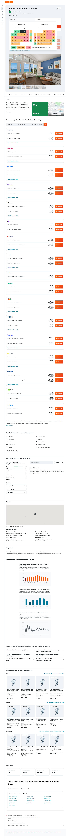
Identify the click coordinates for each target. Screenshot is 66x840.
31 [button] (50, 43)
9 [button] (18, 34)
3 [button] (21, 31)
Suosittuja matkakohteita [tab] (13, 788)
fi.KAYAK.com (8, 831)
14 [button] (12, 37)
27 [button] (30, 40)
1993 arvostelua (21, 12)
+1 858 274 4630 (13, 15)
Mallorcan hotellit (47, 796)
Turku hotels (29, 803)
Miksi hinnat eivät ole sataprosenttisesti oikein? (18, 825)
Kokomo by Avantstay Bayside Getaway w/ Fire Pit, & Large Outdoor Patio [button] (13, 748)
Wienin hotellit (47, 798)
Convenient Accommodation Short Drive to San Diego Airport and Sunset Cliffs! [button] (42, 690)
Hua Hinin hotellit (47, 800)
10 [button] (21, 34)
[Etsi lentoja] (2, 6)
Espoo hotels (11, 803)
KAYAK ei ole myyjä (12, 820)
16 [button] (18, 37)
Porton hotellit (12, 802)
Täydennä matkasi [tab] (25, 788)
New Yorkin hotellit (30, 800)
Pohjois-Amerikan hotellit (21, 831)
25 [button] (24, 40)
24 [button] (21, 40)
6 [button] (38, 34)
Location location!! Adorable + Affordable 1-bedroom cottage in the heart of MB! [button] (13, 720)
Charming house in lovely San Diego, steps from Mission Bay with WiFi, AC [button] (27, 748)
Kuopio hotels (12, 805)
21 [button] (12, 40)
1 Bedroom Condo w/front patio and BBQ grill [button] (56, 720)
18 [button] (24, 37)
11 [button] (24, 34)
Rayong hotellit (30, 796)
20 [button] (31, 37)
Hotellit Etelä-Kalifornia (48, 831)
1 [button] (15, 31)
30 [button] (18, 43)
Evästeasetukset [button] (9, 425)
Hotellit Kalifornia (39, 831)
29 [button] (15, 43)
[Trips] (2, 24)
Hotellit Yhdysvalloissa (31, 831)
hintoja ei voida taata (36, 816)
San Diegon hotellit (57, 831)
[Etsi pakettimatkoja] (2, 14)
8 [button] (15, 34)
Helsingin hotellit (12, 798)
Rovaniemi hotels (47, 803)
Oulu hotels (29, 802)
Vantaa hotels (47, 802)
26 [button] (27, 40)
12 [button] (27, 34)
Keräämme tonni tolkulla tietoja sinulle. (16, 823)
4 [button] (24, 31)
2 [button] (18, 31)
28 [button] (12, 43)
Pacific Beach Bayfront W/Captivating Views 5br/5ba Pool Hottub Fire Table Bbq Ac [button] (56, 690)
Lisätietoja (60, 420)
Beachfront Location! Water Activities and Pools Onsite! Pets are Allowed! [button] (27, 690)
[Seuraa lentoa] (2, 20)
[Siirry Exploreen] (2, 17)
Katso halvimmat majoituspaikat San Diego (55, 702)
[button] (2, 2)
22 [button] (15, 40)
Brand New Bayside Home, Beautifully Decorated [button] (55, 747)
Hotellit (14, 831)
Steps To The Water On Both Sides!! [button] (27, 720)
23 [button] (18, 40)
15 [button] (15, 37)
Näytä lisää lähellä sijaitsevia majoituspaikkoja (54, 673)
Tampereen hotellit (13, 796)
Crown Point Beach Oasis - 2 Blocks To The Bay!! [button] (42, 747)
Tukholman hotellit (13, 800)
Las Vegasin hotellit (30, 798)
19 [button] (27, 37)
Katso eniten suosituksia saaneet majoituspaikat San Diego (51, 731)
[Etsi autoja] (2, 11)
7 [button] (12, 34)
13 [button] (30, 34)
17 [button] (21, 37)
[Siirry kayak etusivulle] (9, 2)
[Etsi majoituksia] (2, 8)
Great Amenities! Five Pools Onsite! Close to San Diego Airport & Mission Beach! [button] (13, 690)
